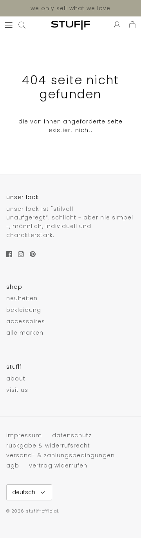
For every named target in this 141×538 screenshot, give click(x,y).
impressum (24, 435)
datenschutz (72, 435)
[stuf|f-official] (70, 25)
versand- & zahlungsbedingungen (60, 455)
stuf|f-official (42, 511)
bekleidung (24, 310)
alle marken (25, 333)
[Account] (115, 25)
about (15, 378)
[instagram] (21, 254)
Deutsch (23, 492)
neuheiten (22, 298)
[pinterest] (33, 254)
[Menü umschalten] (8, 25)
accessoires (25, 321)
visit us (17, 390)
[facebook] (9, 254)
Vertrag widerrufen (58, 465)
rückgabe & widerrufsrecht (48, 445)
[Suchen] (25, 25)
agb (12, 465)
